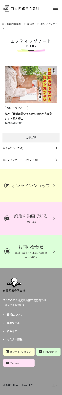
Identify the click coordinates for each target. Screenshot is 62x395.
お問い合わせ (50, 351)
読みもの (12, 331)
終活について (14, 314)
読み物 (31, 24)
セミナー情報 (14, 339)
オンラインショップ (20, 351)
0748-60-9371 (16, 304)
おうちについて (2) (12, 148)
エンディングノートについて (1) (20, 159)
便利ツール (13, 322)
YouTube (14, 363)
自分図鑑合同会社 (11, 24)
